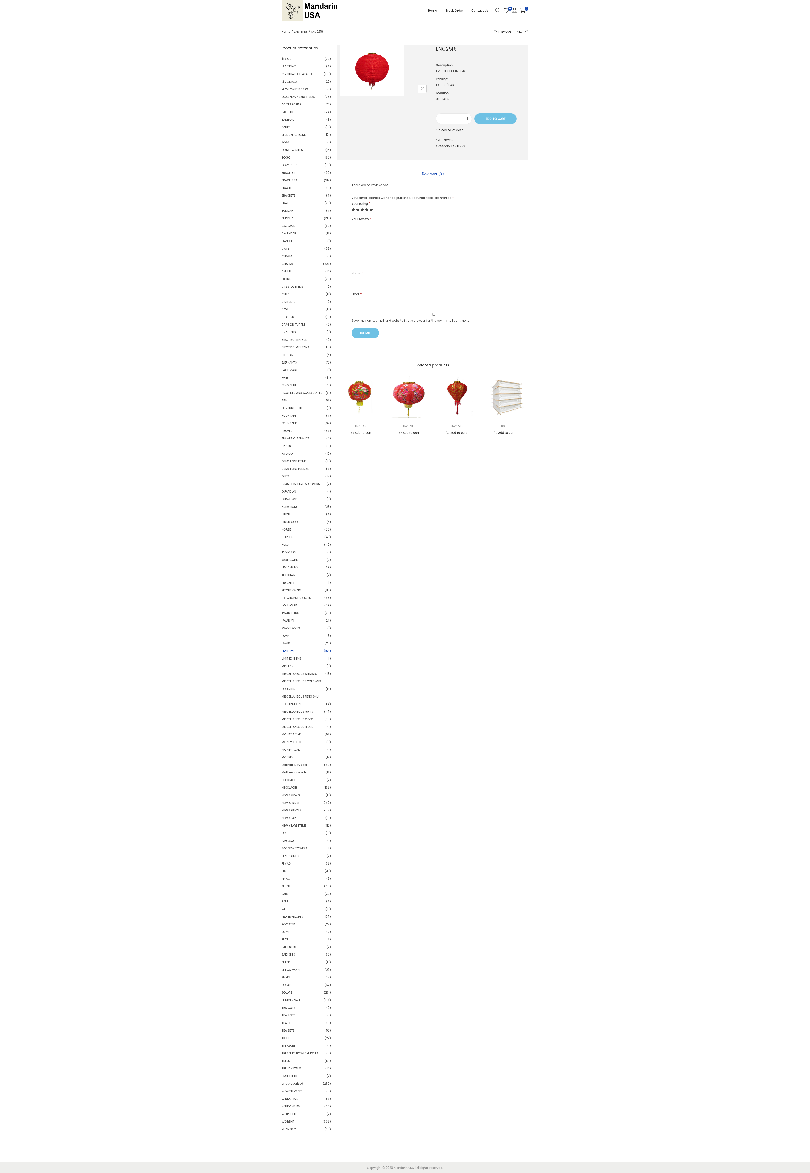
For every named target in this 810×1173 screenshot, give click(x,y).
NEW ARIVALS (291, 795)
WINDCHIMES (291, 1106)
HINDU (286, 514)
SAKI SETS (288, 954)
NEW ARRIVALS (291, 810)
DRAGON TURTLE (293, 324)
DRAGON (288, 317)
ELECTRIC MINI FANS (295, 347)
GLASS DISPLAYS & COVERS (301, 484)
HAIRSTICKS (290, 507)
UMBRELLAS (289, 1076)
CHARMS (288, 264)
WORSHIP (288, 1121)
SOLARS (287, 992)
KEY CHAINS (290, 567)
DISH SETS (289, 302)
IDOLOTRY (289, 552)
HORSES (287, 537)
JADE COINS (290, 560)
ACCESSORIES (291, 104)
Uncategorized (292, 1083)
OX (284, 833)
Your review (361, 219)
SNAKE (286, 977)
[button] (449, 130)
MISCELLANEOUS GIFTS (297, 712)
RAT (284, 909)
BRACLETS (289, 195)
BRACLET (288, 188)
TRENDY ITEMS (292, 1068)
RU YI (285, 932)
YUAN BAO (289, 1129)
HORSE (286, 529)
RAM (285, 901)
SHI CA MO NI (291, 970)
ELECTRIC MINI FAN (294, 340)
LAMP (285, 636)
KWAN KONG (290, 613)
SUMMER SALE (291, 1000)
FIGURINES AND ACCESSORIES (302, 393)
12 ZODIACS (290, 81)
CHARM (287, 256)
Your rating (361, 204)
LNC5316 (409, 426)
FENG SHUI (289, 385)
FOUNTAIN (289, 415)
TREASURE (288, 1046)
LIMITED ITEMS (291, 658)
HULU (285, 545)
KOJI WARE (289, 605)
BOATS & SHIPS (292, 150)
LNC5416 (361, 426)
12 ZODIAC (289, 66)
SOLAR (286, 985)
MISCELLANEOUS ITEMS (297, 727)
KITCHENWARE (291, 590)
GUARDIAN (289, 491)
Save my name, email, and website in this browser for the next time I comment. (411, 320)
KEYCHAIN (288, 575)
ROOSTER (288, 924)
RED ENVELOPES (292, 916)
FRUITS (286, 446)
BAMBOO (288, 119)
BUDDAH (287, 211)
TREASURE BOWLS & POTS (300, 1053)
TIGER (286, 1038)
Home (286, 32)
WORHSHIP (289, 1114)
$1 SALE (286, 59)
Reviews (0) (433, 173)
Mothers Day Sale (294, 765)
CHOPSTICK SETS (299, 598)
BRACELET (288, 173)
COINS (286, 279)
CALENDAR (289, 233)
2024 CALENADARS (295, 89)
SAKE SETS (289, 947)
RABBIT (286, 894)
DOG (285, 309)
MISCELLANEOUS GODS (298, 719)
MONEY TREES (291, 742)
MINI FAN (287, 666)
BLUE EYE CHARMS (294, 135)
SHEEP (286, 962)
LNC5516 (457, 426)
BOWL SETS (290, 165)
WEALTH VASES (292, 1091)
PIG (284, 871)
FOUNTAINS (289, 423)
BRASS (286, 203)
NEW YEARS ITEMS (294, 825)
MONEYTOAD (291, 749)
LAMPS (286, 643)
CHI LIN (286, 271)
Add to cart (496, 119)
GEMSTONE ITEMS (294, 461)
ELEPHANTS (289, 362)
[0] (506, 10)
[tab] (433, 174)
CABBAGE (288, 226)
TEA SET (287, 1023)
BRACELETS (289, 180)
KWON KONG (291, 628)
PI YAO (286, 863)
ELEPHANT (288, 355)
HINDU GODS (291, 522)
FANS (285, 378)
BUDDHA (287, 218)
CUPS (285, 294)
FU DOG (287, 453)
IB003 (504, 426)
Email (357, 294)
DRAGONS (289, 332)
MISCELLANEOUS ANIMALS (299, 674)
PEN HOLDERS (291, 856)
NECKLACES (290, 787)
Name (357, 273)
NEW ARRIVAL (291, 803)
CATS (285, 248)
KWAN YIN (288, 620)
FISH (284, 400)
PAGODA (288, 841)
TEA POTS (289, 1015)
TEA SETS (288, 1030)
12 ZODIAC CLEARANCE (297, 74)
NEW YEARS (289, 818)
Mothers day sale (294, 772)
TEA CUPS (288, 1008)
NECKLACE (289, 780)
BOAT (286, 142)
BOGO (286, 157)
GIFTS (286, 476)
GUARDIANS (290, 499)
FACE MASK (289, 370)
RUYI (285, 939)
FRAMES (287, 431)
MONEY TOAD (291, 734)
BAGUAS (287, 112)
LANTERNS (301, 32)
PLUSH (286, 886)
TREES (286, 1061)
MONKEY (288, 757)
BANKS (286, 127)
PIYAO (286, 879)
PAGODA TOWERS (294, 848)
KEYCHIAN (288, 582)
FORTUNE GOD (292, 408)
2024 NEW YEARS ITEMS (298, 97)
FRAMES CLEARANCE (295, 438)
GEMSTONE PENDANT (296, 469)
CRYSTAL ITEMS (292, 286)
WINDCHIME (290, 1099)
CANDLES (288, 241)
